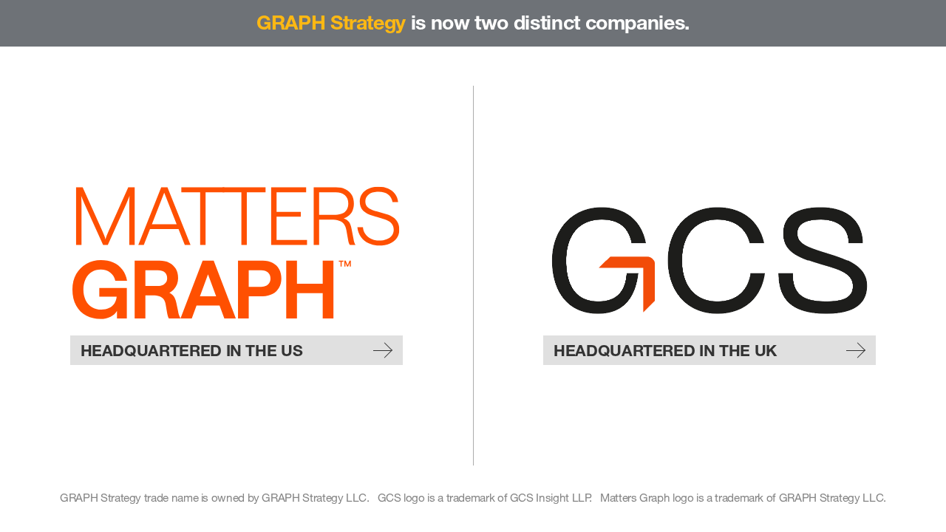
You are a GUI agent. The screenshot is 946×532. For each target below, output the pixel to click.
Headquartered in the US (192, 350)
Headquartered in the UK (665, 350)
